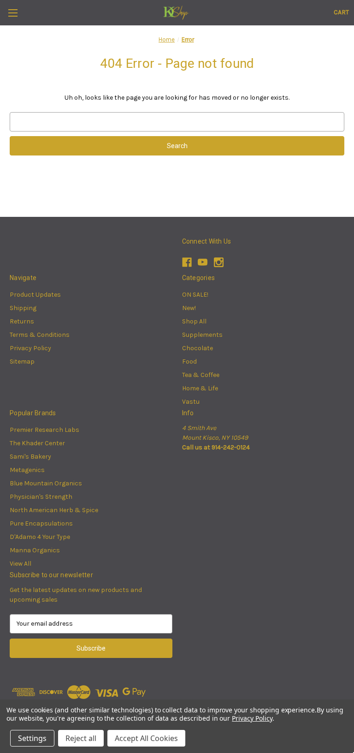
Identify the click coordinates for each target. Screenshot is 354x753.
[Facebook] (187, 262)
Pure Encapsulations (41, 523)
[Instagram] (219, 262)
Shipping (23, 308)
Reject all (80, 738)
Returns (22, 321)
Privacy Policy (30, 348)
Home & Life (200, 388)
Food (189, 361)
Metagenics (27, 470)
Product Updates (35, 295)
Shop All (194, 321)
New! (189, 308)
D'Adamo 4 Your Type (40, 537)
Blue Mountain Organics (46, 483)
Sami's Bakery (30, 456)
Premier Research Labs (44, 430)
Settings (32, 738)
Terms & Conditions (40, 335)
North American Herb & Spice (54, 510)
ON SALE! (195, 295)
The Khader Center (37, 443)
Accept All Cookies (146, 738)
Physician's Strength (41, 497)
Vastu (191, 402)
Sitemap (22, 361)
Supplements (202, 335)
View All (20, 564)
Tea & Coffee (200, 375)
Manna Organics (35, 550)
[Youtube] (202, 262)
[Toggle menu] (12, 12)
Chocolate (197, 348)
